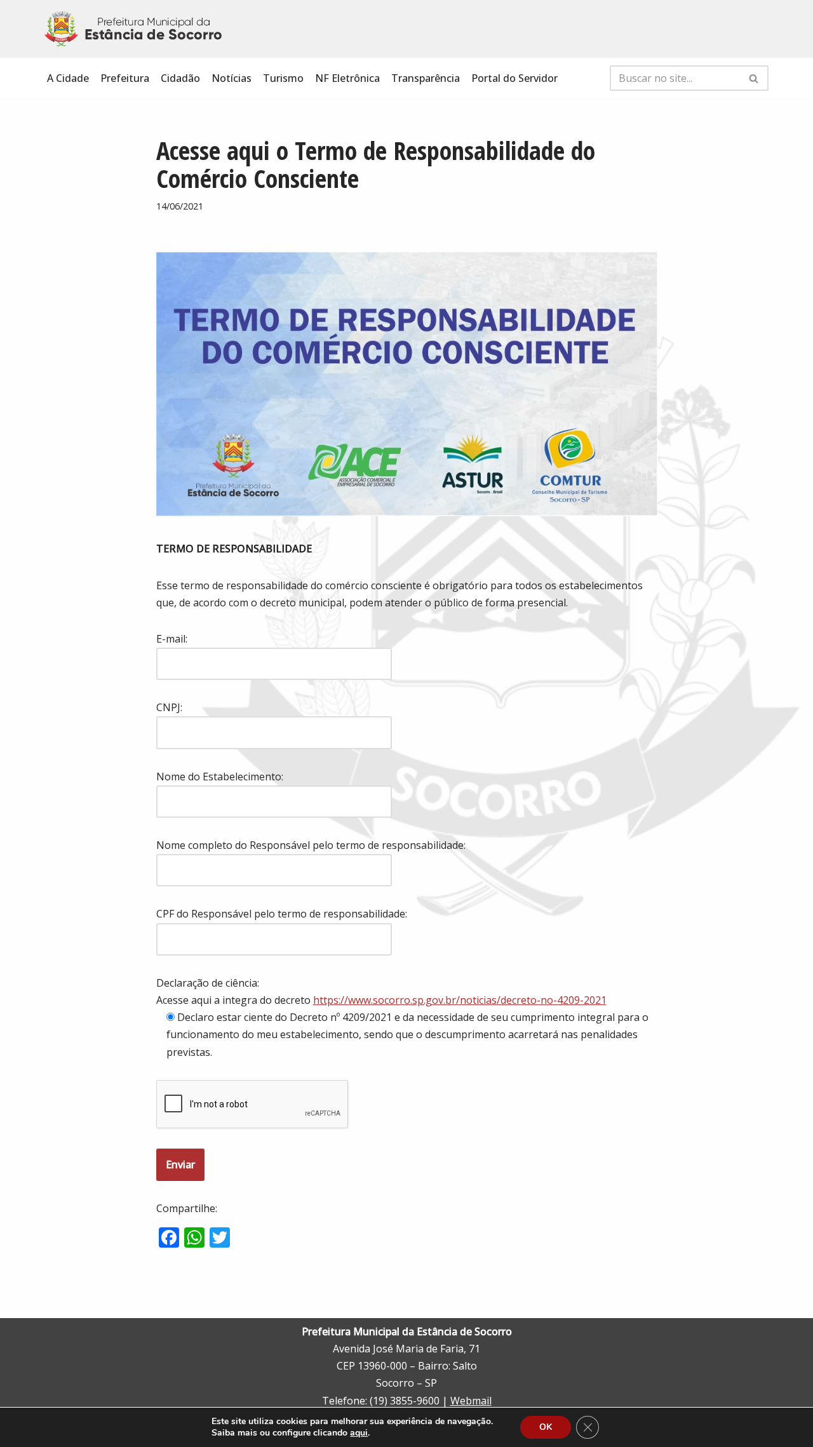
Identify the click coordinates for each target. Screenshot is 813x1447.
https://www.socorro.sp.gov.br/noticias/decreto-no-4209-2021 (460, 1000)
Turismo (283, 78)
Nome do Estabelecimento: (219, 777)
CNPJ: (169, 707)
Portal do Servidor (514, 78)
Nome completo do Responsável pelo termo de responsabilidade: (311, 845)
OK (545, 1427)
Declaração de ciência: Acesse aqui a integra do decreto (381, 991)
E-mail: (171, 639)
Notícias (232, 78)
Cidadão (180, 78)
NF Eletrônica (347, 78)
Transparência (425, 78)
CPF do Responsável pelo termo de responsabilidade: (281, 914)
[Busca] (754, 78)
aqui (359, 1433)
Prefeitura (124, 78)
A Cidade (68, 78)
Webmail (471, 1401)
